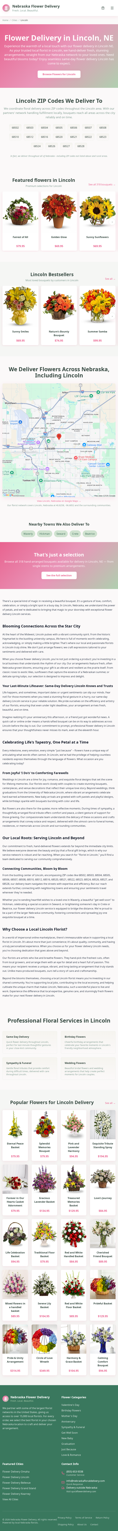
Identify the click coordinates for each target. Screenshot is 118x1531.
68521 (73, 137)
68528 (80, 146)
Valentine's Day (70, 1405)
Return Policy (102, 1517)
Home (5, 20)
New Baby (67, 1438)
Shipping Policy (66, 1524)
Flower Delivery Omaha (16, 1471)
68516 (44, 137)
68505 (59, 127)
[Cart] (103, 8)
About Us (82, 1524)
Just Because (68, 1449)
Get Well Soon (69, 1432)
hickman (44, 533)
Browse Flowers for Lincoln (59, 74)
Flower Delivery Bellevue (16, 1482)
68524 (37, 146)
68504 (44, 127)
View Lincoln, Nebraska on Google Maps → (59, 500)
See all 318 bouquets (102, 184)
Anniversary (68, 1421)
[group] (59, 222)
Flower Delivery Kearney (16, 1493)
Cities (14, 20)
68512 (29, 137)
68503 (29, 127)
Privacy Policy (64, 1517)
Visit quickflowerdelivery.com (81, 1491)
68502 (15, 127)
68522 (88, 137)
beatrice (90, 533)
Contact (94, 1524)
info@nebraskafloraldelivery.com (85, 1481)
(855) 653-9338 (74, 1471)
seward (61, 533)
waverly (28, 533)
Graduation (68, 1443)
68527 (66, 146)
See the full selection (59, 575)
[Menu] (112, 8)
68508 (102, 127)
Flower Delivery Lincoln (15, 1477)
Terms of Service (83, 1517)
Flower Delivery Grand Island (19, 1488)
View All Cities (10, 1499)
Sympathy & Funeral (73, 1427)
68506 (73, 127)
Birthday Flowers (71, 1410)
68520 (59, 137)
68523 (102, 137)
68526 (51, 146)
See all (110, 278)
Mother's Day (69, 1416)
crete (75, 533)
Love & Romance (71, 1455)
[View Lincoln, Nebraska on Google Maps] (59, 440)
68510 (15, 137)
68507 (88, 127)
